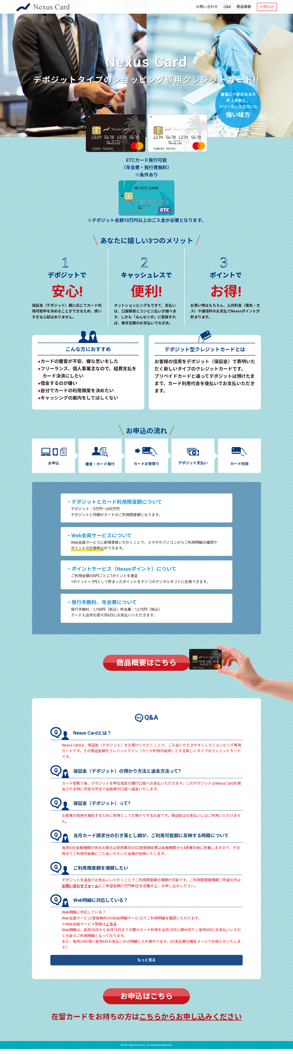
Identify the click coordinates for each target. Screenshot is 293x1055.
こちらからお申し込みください (190, 1016)
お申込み (267, 7)
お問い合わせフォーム (80, 886)
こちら (111, 924)
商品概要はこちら (146, 662)
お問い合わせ (207, 7)
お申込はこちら (146, 996)
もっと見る (146, 960)
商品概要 (243, 7)
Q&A (227, 7)
